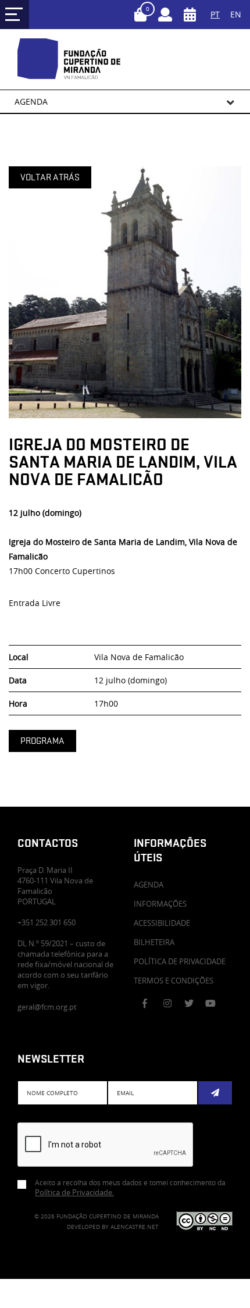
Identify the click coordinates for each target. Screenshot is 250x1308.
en (235, 14)
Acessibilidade (162, 923)
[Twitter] (193, 1003)
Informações (160, 904)
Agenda (148, 884)
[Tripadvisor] (182, 1023)
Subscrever (215, 1093)
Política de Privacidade (180, 961)
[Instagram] (172, 1003)
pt (215, 14)
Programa (42, 741)
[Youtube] (214, 1003)
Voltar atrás (50, 177)
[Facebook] (151, 1003)
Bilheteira (154, 942)
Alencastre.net (134, 1227)
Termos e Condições (173, 980)
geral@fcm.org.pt (47, 1007)
